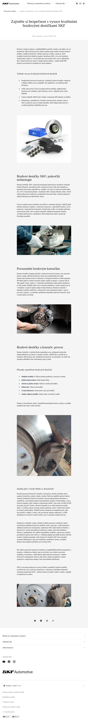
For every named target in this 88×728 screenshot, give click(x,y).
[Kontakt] (80, 3)
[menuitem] (40, 3)
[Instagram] (14, 662)
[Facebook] (9, 662)
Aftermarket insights (9, 11)
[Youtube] (4, 662)
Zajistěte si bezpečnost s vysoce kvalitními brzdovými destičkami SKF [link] (41, 11)
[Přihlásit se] (83, 3)
